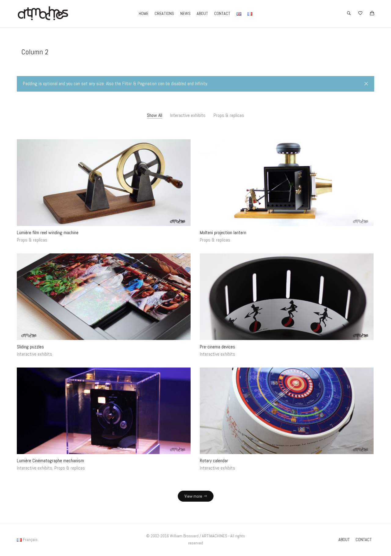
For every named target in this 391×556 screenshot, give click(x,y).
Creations (164, 13)
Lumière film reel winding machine (48, 232)
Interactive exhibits (188, 115)
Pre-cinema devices (217, 346)
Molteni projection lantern (223, 232)
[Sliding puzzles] (104, 296)
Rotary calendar (214, 460)
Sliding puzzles (30, 346)
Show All (154, 115)
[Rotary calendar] (287, 410)
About (202, 13)
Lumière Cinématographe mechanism (50, 460)
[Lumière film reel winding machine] (104, 182)
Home (143, 13)
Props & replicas (229, 115)
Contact (222, 13)
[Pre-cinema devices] (287, 296)
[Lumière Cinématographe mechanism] (104, 410)
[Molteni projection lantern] (287, 182)
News (185, 13)
